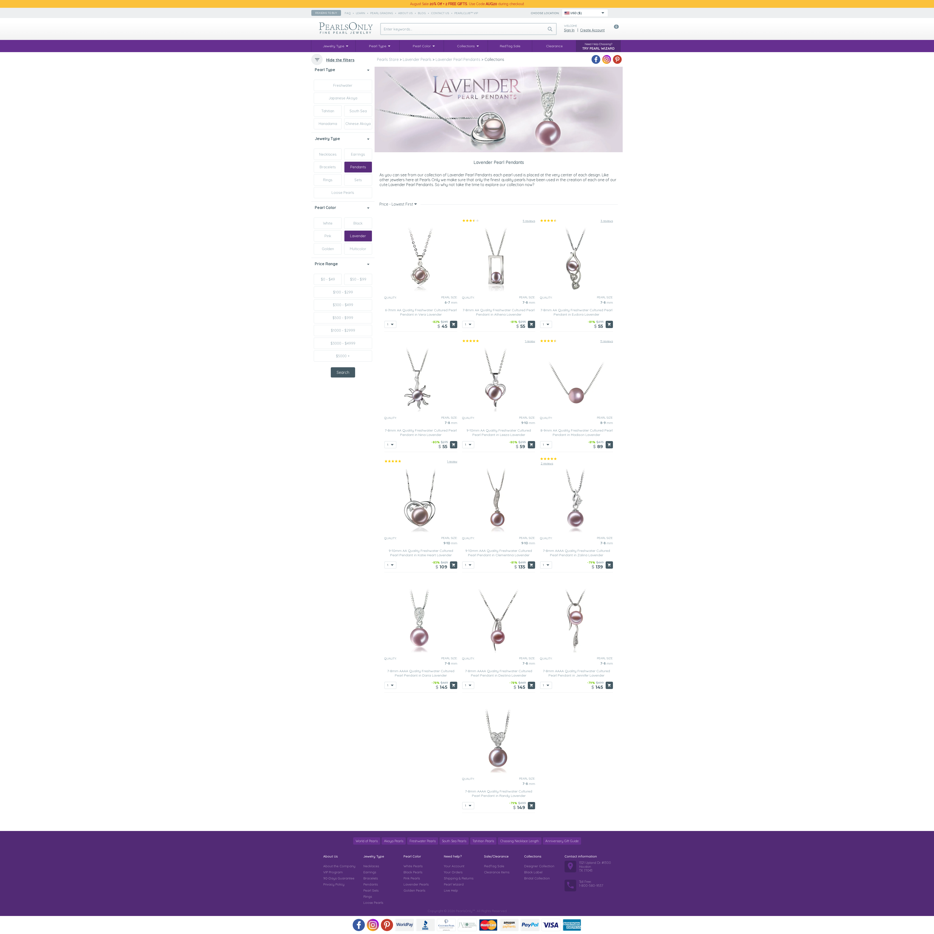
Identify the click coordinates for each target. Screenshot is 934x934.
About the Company (339, 866)
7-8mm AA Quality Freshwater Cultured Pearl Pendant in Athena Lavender (499, 312)
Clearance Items (496, 872)
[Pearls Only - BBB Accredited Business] (425, 925)
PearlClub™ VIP (466, 13)
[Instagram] (606, 59)
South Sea (358, 111)
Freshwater (342, 85)
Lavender (358, 236)
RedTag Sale (494, 866)
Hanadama (328, 123)
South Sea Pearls (454, 841)
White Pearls (413, 866)
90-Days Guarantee (338, 878)
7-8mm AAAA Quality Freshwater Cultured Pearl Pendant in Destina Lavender (498, 673)
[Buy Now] (453, 324)
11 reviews (606, 341)
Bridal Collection (537, 878)
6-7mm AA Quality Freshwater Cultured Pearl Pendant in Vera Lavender (421, 312)
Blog (422, 13)
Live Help (451, 890)
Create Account (592, 30)
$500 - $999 (342, 317)
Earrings (358, 154)
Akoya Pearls (393, 841)
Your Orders (453, 872)
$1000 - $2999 (343, 330)
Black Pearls (413, 872)
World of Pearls (367, 841)
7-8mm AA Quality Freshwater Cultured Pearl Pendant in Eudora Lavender (576, 312)
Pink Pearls (412, 878)
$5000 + (343, 356)
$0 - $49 (328, 279)
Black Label (533, 872)
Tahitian (327, 111)
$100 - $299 (343, 292)
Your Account (454, 866)
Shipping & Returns (458, 878)
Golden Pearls (414, 890)
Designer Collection (539, 866)
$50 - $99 (358, 279)
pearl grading (381, 13)
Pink (327, 236)
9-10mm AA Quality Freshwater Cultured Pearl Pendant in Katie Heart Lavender (421, 552)
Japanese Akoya (343, 98)
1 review (530, 341)
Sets (358, 180)
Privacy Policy (333, 884)
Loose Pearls (343, 192)
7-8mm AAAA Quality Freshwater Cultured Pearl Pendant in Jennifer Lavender (576, 673)
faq (348, 13)
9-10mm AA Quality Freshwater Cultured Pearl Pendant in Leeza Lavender (499, 432)
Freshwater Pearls (423, 841)
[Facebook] (596, 59)
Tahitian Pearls (483, 841)
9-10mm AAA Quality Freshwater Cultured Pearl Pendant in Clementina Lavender (498, 552)
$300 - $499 (343, 304)
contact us (440, 13)
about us (405, 13)
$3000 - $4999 (343, 343)
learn (360, 13)
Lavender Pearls (416, 884)
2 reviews (547, 463)
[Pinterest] (617, 59)
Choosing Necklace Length (519, 841)
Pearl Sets (370, 890)
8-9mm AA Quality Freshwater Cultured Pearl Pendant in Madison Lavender (576, 432)
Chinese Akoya (358, 123)
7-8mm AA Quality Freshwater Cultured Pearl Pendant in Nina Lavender (421, 432)
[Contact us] (615, 13)
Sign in (569, 30)
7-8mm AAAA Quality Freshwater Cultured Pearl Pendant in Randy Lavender (498, 793)
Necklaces (328, 154)
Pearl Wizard (454, 884)
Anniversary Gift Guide (562, 841)
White (327, 223)
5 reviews (529, 221)
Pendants (358, 167)
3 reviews (607, 221)
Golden (328, 248)
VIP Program (333, 872)
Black (358, 223)
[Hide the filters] (317, 59)
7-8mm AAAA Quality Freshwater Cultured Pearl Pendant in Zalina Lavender (576, 552)
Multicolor (358, 248)
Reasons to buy (326, 13)
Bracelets (328, 167)
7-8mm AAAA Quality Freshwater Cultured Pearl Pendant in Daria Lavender (420, 673)
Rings (327, 180)
